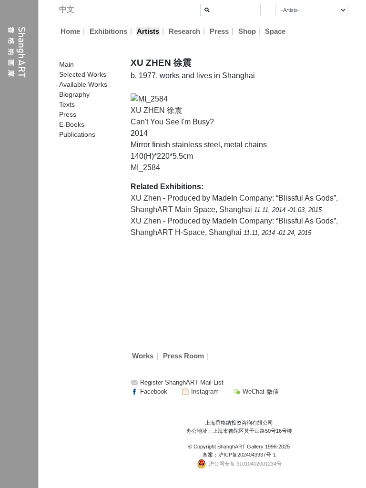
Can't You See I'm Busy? (172, 122)
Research (184, 31)
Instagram (204, 391)
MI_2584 (145, 167)
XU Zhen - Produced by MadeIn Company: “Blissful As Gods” (233, 198)
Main (66, 64)
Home (70, 31)
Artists (148, 31)
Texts (67, 104)
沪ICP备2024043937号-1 (247, 455)
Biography (74, 94)
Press (219, 31)
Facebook (152, 391)
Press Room (183, 356)
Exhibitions (108, 31)
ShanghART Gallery (240, 446)
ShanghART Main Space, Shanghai (192, 209)
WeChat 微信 (260, 391)
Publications (77, 134)
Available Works (83, 84)
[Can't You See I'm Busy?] (149, 98)
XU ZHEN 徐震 (156, 110)
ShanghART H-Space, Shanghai (187, 232)
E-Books (71, 124)
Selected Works (82, 74)
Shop (247, 31)
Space (275, 31)
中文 (66, 9)
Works (142, 356)
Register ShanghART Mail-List (182, 382)
